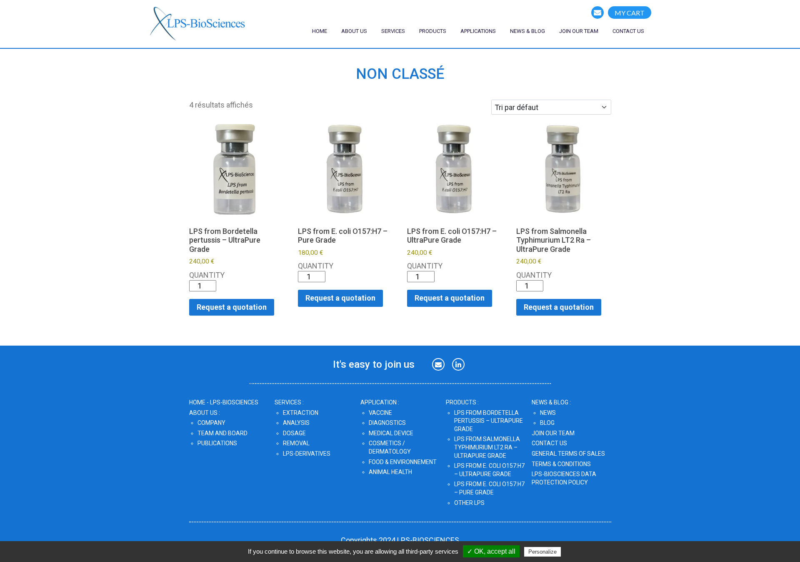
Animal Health (390, 472)
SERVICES (393, 31)
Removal (296, 443)
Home (319, 31)
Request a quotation (232, 307)
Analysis (296, 422)
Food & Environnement (403, 462)
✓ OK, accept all (491, 551)
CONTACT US (628, 31)
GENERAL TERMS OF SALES (568, 453)
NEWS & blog (527, 31)
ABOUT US (354, 31)
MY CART (630, 13)
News (548, 412)
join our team (578, 31)
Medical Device (391, 433)
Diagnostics (387, 422)
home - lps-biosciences (223, 402)
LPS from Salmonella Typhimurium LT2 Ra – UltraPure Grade (487, 447)
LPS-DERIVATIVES (306, 453)
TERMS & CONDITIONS (561, 464)
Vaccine (380, 412)
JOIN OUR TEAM (553, 433)
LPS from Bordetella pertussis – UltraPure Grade (488, 420)
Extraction (300, 412)
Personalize (542, 552)
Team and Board (223, 433)
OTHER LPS (469, 502)
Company (211, 422)
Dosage (294, 433)
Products (432, 31)
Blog (547, 422)
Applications (478, 31)
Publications (217, 443)
